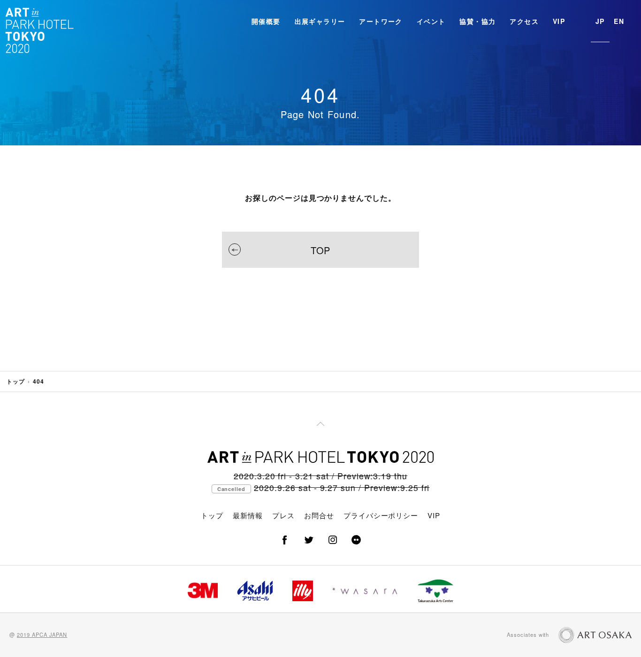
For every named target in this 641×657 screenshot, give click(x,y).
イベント (431, 21)
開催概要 (266, 21)
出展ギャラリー (320, 21)
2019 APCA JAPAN (42, 634)
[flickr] (356, 540)
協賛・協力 (477, 21)
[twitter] (309, 540)
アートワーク (380, 21)
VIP (559, 21)
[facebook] (285, 540)
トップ (16, 381)
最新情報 (248, 515)
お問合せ (319, 515)
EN (619, 21)
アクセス (524, 21)
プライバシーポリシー (381, 515)
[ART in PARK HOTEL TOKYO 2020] (40, 30)
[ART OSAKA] (595, 635)
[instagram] (332, 540)
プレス (283, 515)
